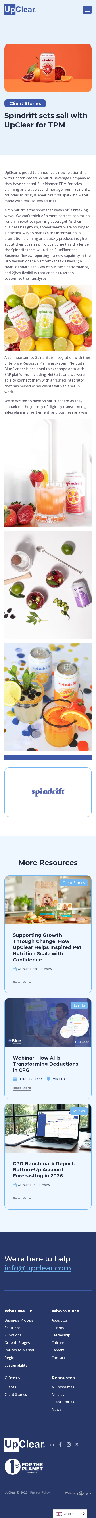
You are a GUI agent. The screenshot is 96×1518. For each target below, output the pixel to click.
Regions (11, 1357)
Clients (10, 1387)
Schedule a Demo (19, 757)
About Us (59, 1320)
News (56, 1409)
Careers (58, 1350)
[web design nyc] (78, 1494)
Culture (58, 1342)
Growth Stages (17, 1342)
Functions (12, 1335)
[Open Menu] (87, 10)
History (58, 1327)
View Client (48, 806)
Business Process (19, 1320)
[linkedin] (52, 1444)
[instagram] (69, 1444)
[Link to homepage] (41, 9)
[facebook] (60, 1444)
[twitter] (77, 1444)
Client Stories (15, 1394)
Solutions (12, 1327)
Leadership (61, 1335)
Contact (58, 1357)
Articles (58, 1394)
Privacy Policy (40, 1492)
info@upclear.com (37, 1268)
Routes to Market (19, 1350)
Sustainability (15, 1365)
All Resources (63, 1387)
